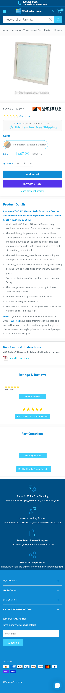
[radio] (25, 144)
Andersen (47, 109)
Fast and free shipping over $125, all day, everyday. (32, 500)
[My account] (53, 11)
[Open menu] (4, 11)
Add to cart (32, 174)
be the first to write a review (32, 416)
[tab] (32, 396)
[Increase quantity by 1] (30, 163)
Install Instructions (19, 358)
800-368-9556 (30, 1)
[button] (57, 685)
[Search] (58, 19)
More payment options (32, 190)
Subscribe (13, 642)
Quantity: (8, 163)
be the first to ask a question (33, 469)
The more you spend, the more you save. (32, 544)
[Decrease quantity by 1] (18, 163)
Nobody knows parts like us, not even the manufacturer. (32, 522)
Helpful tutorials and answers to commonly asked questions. (32, 566)
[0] (59, 11)
